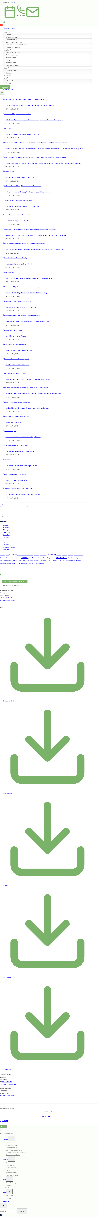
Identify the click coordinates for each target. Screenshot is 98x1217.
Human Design (46, 558)
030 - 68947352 (7, 1082)
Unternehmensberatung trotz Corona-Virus (20, 177)
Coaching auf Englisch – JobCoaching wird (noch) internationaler (28, 379)
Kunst (85, 558)
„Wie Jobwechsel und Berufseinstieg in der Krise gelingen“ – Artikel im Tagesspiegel (34, 120)
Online (23, 560)
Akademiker (2, 555)
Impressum (42, 1111)
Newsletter (44, 1116)
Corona (59, 555)
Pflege (35, 560)
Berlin (18, 555)
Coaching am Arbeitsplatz (13, 47)
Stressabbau (60, 560)
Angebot (5, 1159)
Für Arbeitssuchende (12, 55)
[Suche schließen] (3, 1205)
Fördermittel (7, 75)
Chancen (41, 555)
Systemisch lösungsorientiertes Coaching (20, 264)
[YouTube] (1, 25)
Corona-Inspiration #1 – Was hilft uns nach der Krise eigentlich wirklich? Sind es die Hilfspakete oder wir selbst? (44, 163)
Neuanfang (17, 560)
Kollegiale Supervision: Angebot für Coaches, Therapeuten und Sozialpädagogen (33, 394)
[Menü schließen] (0, 1130)
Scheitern (45, 560)
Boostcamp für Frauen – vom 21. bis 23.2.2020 (22, 307)
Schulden (50, 560)
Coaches (8, 73)
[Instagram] (3, 1122)
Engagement (70, 555)
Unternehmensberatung (13, 37)
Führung (5, 530)
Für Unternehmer (11, 57)
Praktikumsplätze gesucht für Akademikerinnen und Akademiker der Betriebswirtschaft (35, 249)
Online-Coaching (29, 560)
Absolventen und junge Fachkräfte (17, 221)
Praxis (4, 542)
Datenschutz (49, 1111)
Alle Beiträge (9, 80)
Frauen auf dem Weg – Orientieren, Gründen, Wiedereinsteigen (27, 293)
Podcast (8, 83)
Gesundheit (6, 535)
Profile (8, 60)
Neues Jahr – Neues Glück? (15, 422)
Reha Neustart (7, 1069)
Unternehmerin (24, 563)
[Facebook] (1, 1122)
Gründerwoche (33, 558)
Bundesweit (36, 555)
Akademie (5, 87)
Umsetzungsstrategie (76, 560)
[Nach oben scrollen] (1, 1126)
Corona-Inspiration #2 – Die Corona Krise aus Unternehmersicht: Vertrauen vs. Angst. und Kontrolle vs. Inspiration (45, 149)
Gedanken (24, 558)
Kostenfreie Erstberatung (9, 19)
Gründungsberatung (11, 39)
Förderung (6, 527)
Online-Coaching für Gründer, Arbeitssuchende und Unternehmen (28, 192)
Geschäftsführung (11, 70)
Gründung (6, 537)
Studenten (6, 885)
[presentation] (47, 99)
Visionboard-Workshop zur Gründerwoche (20, 451)
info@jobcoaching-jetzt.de (7, 1095)
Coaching (8, 34)
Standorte (6, 544)
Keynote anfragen (11, 62)
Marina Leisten (8, 560)
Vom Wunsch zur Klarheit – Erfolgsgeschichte (21, 466)
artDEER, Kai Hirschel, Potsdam (16, 336)
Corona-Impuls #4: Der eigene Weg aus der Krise (22, 134)
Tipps (69, 560)
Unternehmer (16, 563)
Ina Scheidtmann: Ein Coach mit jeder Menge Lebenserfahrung (27, 408)
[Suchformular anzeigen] (4, 22)
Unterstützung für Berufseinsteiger (16, 44)
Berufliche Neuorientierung (26, 555)
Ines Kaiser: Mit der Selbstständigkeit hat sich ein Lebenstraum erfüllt (29, 278)
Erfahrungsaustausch (78, 555)
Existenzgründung (4, 558)
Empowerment (64, 555)
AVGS (15, 2)
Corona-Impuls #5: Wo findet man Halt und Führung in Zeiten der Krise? (30, 105)
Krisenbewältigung (75, 558)
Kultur (81, 558)
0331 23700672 (21, 15)
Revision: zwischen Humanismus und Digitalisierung (23, 437)
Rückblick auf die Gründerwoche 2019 (19, 350)
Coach (44, 555)
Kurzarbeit (2, 560)
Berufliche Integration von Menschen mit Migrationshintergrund (27, 322)
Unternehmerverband (33, 563)
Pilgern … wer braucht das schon (17, 480)
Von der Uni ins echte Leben (14, 42)
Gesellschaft (6, 532)
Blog (4, 1192)
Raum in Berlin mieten (12, 65)
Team (4, 1179)
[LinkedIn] (7, 1122)
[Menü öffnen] (2, 92)
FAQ (49, 1116)
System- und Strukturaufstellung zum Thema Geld (23, 206)
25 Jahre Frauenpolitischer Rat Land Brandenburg (23, 494)
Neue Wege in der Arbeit (13, 52)
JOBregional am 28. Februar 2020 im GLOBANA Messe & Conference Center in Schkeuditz (36, 235)
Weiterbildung (7, 549)
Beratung (13, 555)
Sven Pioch (65, 560)
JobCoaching (61, 558)
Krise (69, 558)
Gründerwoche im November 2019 (17, 365)
